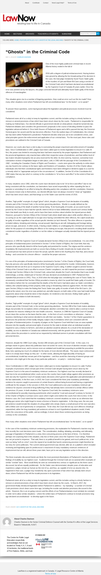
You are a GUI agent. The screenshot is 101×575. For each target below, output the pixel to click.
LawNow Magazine (50, 21)
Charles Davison (24, 57)
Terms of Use (50, 574)
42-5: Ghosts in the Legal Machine (30, 507)
